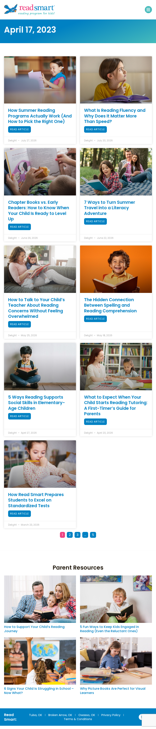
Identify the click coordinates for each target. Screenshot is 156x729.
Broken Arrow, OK (60, 715)
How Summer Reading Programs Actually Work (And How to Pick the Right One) (40, 115)
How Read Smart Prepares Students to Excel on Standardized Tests (36, 500)
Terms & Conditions (78, 719)
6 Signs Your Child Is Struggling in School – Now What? (39, 690)
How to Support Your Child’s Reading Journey (34, 628)
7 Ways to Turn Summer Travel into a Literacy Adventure (109, 207)
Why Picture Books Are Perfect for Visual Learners (112, 690)
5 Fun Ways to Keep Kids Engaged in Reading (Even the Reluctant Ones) (109, 628)
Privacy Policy (110, 715)
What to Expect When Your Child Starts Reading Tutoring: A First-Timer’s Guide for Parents (115, 405)
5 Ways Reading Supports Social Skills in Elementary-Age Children (36, 402)
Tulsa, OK (35, 715)
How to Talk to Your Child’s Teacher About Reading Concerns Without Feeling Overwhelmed (36, 308)
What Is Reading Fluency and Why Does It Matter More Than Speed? (114, 115)
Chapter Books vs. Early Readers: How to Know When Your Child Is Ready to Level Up (38, 210)
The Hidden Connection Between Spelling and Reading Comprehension (110, 305)
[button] (148, 9)
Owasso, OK (86, 715)
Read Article (19, 129)
